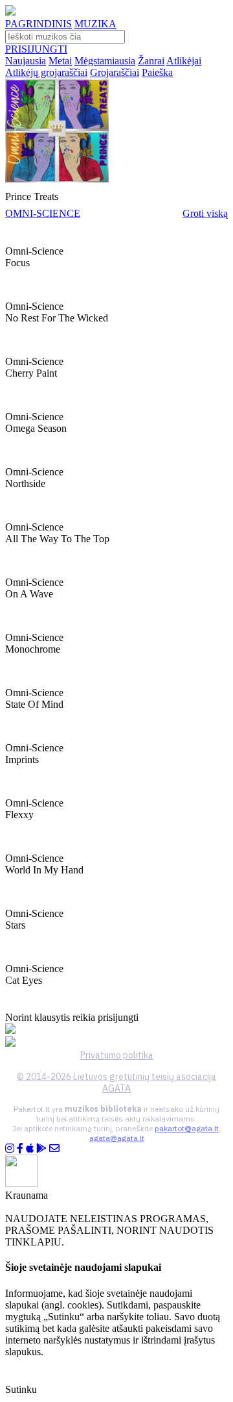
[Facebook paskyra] (20, 1148)
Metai (60, 60)
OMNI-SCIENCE (42, 213)
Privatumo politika (116, 1055)
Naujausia (25, 60)
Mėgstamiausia (104, 60)
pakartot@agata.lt (187, 1128)
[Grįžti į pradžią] (10, 12)
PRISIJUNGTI (36, 49)
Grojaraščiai (114, 72)
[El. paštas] (54, 1148)
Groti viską (205, 213)
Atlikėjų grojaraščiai (46, 72)
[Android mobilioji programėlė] (41, 1148)
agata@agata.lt (116, 1138)
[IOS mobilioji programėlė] (30, 1148)
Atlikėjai (183, 60)
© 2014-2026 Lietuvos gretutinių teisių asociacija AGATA (116, 1082)
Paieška (157, 72)
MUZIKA (95, 23)
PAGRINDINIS (38, 23)
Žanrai (151, 60)
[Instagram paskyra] (9, 1148)
